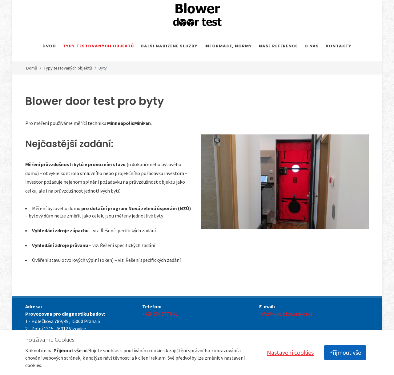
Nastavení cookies (290, 352)
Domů (31, 68)
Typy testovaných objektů (68, 68)
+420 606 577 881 (159, 314)
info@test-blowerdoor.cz (286, 314)
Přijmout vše (345, 352)
